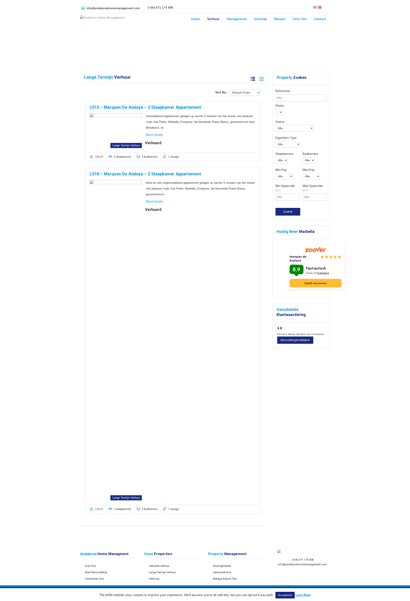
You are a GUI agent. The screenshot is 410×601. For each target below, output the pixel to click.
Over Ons (300, 19)
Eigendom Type (286, 138)
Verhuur (213, 19)
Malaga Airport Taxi (225, 578)
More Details (155, 135)
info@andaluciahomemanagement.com (113, 8)
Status (279, 121)
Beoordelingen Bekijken (295, 340)
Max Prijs (309, 170)
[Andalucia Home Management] (102, 19)
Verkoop (260, 19)
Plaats (279, 105)
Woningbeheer (222, 565)
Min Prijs (281, 170)
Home (195, 19)
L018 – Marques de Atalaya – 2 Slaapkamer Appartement (145, 173)
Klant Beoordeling (96, 572)
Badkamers (310, 154)
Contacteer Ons (94, 578)
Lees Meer (303, 595)
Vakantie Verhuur (159, 565)
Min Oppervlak (285, 188)
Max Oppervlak (313, 188)
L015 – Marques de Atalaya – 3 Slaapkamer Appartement (145, 107)
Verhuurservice (222, 572)
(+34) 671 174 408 (302, 559)
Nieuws (279, 19)
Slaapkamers (284, 154)
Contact (320, 19)
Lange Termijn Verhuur (162, 572)
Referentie (282, 91)
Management (237, 19)
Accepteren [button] (285, 595)
